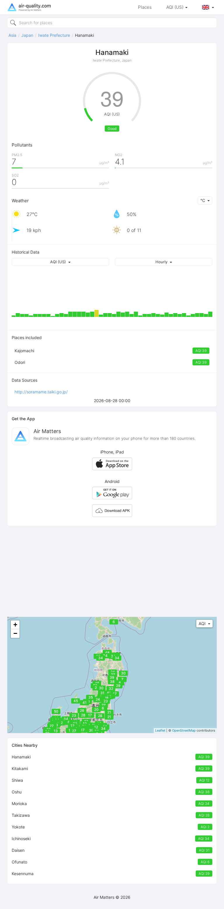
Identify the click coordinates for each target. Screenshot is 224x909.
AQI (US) (175, 7)
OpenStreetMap (184, 730)
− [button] (15, 633)
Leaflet (160, 730)
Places (145, 7)
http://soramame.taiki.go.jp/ (41, 391)
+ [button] (15, 624)
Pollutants (22, 145)
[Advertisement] (112, 571)
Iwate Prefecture (54, 35)
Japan (27, 35)
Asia (12, 35)
